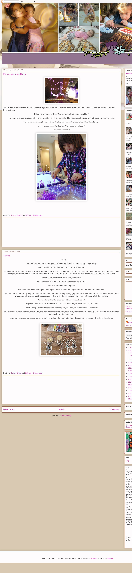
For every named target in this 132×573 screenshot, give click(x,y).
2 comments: (38, 215)
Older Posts (114, 409)
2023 (130, 362)
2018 (130, 376)
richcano (94, 558)
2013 (130, 390)
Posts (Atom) (66, 415)
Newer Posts (9, 409)
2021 (130, 368)
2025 (130, 347)
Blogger (110, 558)
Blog (127, 461)
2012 (130, 393)
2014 (130, 388)
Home (62, 409)
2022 (130, 365)
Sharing (6, 255)
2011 (130, 396)
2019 (130, 373)
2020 (130, 371)
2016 (130, 382)
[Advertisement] (61, 232)
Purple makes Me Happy (14, 73)
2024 (130, 350)
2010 (130, 399)
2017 (130, 379)
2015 (130, 385)
